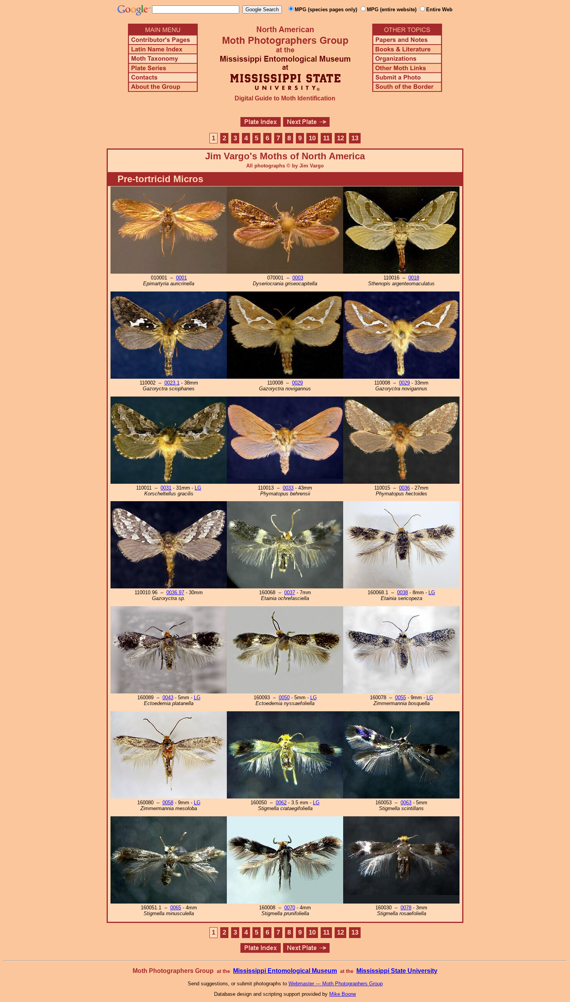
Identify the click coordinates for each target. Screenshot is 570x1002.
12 (340, 138)
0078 (406, 908)
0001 (181, 278)
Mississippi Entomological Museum (285, 971)
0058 (167, 802)
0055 (400, 697)
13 (354, 138)
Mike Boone (342, 994)
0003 (297, 278)
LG (198, 488)
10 (312, 138)
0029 (297, 383)
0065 (175, 908)
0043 (167, 697)
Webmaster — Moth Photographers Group (335, 983)
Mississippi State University (396, 971)
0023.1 (172, 383)
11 (326, 138)
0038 (402, 592)
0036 (404, 488)
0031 (166, 488)
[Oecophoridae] (306, 124)
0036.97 (175, 592)
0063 (406, 802)
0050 (284, 697)
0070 (289, 908)
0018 (413, 278)
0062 (281, 802)
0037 (289, 592)
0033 (288, 488)
